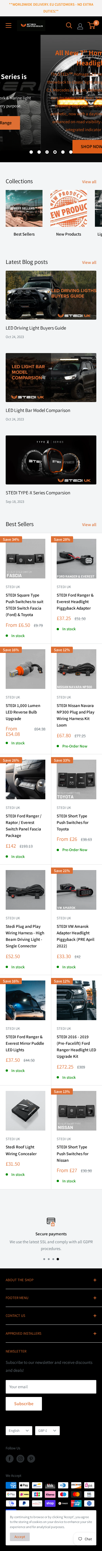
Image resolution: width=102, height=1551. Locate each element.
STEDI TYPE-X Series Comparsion (38, 493)
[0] (91, 25)
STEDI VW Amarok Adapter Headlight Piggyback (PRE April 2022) (75, 936)
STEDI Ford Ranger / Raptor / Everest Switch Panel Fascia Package (23, 825)
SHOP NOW (51, 146)
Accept (19, 1536)
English (14, 1430)
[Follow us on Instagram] (20, 1459)
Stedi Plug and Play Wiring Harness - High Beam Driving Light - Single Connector (25, 936)
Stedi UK (13, 586)
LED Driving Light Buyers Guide (36, 328)
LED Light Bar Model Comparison (38, 410)
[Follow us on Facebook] (10, 1459)
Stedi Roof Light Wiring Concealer (21, 1150)
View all (89, 181)
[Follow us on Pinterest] (31, 1459)
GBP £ (42, 1430)
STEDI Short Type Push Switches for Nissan (72, 1153)
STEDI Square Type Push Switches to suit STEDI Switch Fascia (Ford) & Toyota (24, 605)
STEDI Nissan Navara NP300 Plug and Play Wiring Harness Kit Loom (75, 715)
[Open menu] (8, 25)
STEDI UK (64, 807)
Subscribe (23, 1404)
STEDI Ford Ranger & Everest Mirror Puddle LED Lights (25, 1043)
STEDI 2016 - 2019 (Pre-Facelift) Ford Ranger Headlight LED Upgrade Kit (76, 1046)
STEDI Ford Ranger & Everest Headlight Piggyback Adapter (75, 601)
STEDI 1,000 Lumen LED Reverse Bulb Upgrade (23, 712)
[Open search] (69, 25)
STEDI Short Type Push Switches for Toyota (72, 822)
